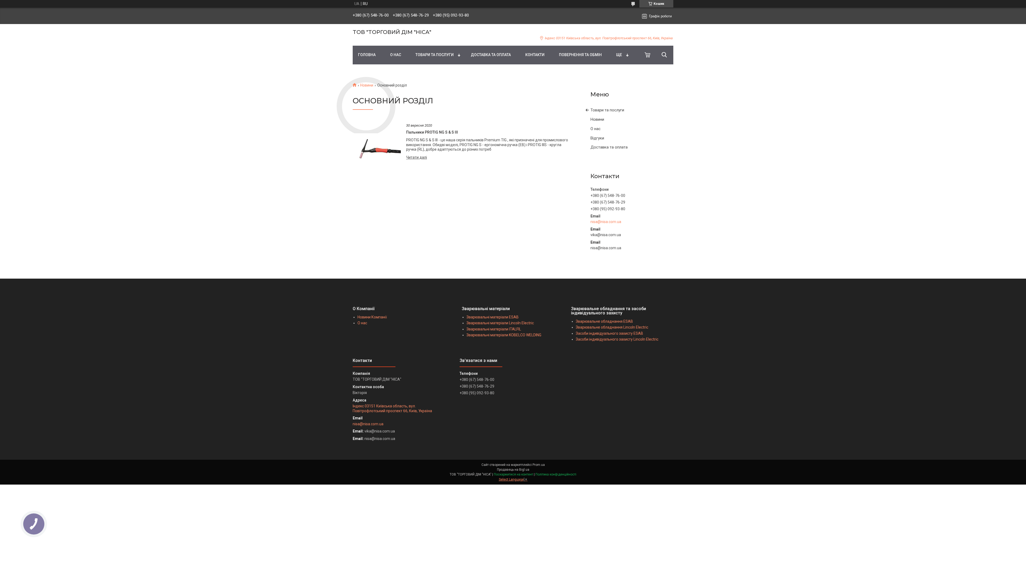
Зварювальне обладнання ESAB (604, 321)
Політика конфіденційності (555, 474)
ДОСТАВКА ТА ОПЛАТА (491, 55)
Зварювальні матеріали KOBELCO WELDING (504, 335)
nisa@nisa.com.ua (605, 222)
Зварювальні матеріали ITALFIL (494, 329)
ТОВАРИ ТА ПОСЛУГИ (434, 55)
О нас (595, 128)
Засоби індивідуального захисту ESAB (609, 333)
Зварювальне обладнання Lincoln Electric (612, 327)
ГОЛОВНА (367, 55)
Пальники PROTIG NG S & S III (432, 132)
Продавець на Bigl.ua (513, 469)
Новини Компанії (372, 317)
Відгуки (597, 138)
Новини (366, 85)
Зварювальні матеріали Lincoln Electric (500, 323)
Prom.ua (539, 465)
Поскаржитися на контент (513, 474)
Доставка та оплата (609, 147)
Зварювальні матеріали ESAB (493, 317)
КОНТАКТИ (535, 55)
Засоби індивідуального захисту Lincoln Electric (617, 339)
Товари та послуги (607, 110)
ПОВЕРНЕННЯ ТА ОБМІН (580, 55)
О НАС (395, 55)
